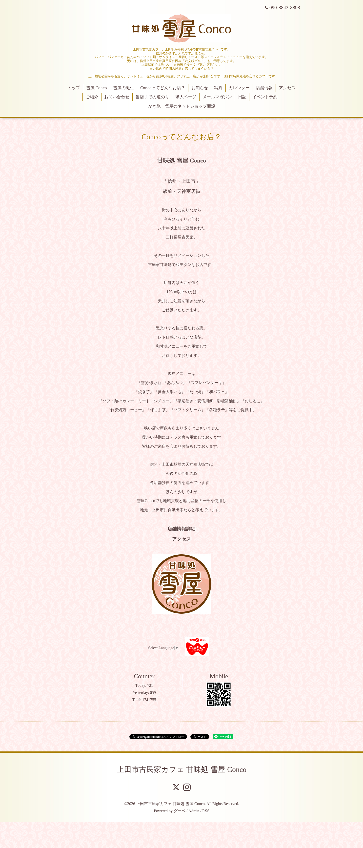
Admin (193, 811)
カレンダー (239, 87)
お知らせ (199, 87)
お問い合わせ (116, 97)
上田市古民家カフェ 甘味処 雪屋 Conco (181, 769)
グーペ (179, 811)
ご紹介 (92, 97)
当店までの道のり (152, 97)
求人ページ (185, 97)
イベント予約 (265, 97)
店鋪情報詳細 (181, 528)
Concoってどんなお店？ (162, 87)
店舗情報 (264, 87)
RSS (205, 811)
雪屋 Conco (96, 87)
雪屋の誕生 (123, 87)
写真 (218, 87)
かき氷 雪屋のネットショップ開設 (181, 106)
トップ (73, 87)
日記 (242, 97)
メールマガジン (217, 97)
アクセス (287, 87)
